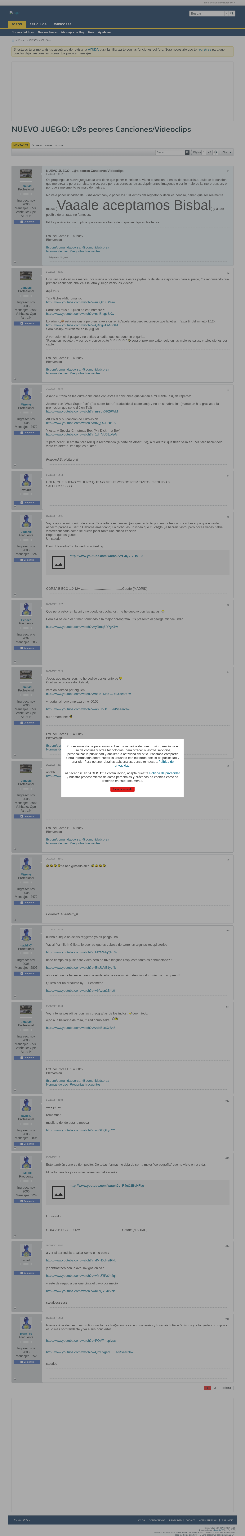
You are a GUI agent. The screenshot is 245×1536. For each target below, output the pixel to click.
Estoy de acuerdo (122, 789)
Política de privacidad (164, 773)
